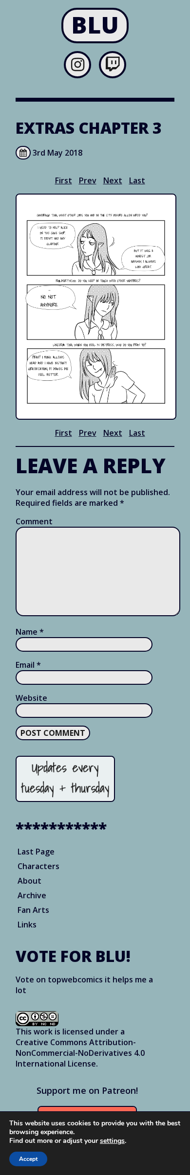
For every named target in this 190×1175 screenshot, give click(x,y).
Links (27, 924)
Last (137, 180)
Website (31, 698)
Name (30, 631)
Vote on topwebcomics (59, 979)
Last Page (36, 851)
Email (28, 664)
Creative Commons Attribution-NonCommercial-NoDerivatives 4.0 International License (80, 1053)
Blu (95, 24)
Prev (87, 180)
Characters (38, 866)
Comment (34, 521)
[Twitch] (112, 67)
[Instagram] (77, 67)
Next (112, 180)
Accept (28, 1159)
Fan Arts (33, 910)
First (63, 180)
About (29, 880)
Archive (32, 895)
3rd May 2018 (57, 152)
